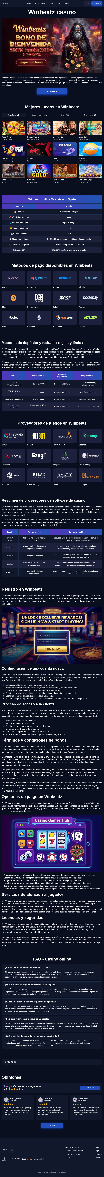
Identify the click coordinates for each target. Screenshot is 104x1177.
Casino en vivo (37, 115)
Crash (63, 115)
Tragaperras (88, 115)
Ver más (52, 1125)
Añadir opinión (89, 1087)
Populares (12, 115)
